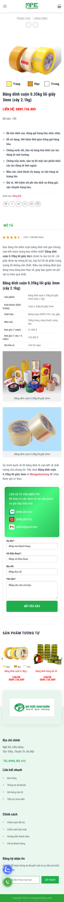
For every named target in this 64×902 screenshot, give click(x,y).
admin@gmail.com (26, 527)
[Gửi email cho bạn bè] (25, 204)
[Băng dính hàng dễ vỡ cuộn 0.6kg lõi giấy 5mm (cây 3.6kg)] (47, 653)
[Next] (61, 665)
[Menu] (5, 6)
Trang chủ (23, 18)
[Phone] (8, 882)
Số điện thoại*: (14, 553)
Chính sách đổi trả (16, 822)
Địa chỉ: (10, 566)
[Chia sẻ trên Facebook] (12, 204)
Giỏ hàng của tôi (15, 792)
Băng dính (40, 18)
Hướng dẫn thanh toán (18, 836)
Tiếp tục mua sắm (16, 799)
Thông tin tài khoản (16, 785)
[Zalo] (8, 870)
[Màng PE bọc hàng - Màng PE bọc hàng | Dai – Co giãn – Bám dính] (32, 6)
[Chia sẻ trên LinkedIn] (38, 204)
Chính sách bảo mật (17, 829)
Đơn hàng (12, 778)
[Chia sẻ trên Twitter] (19, 204)
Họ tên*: (10, 540)
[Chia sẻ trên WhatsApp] (6, 204)
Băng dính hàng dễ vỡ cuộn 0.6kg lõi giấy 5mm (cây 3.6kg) (48, 671)
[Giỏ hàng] (59, 6)
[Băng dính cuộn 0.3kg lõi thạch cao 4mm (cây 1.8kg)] (16, 653)
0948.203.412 (24, 512)
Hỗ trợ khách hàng (16, 843)
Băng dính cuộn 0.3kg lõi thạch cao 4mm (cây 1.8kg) (16, 671)
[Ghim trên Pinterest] (31, 204)
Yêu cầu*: (11, 578)
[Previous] (2, 665)
